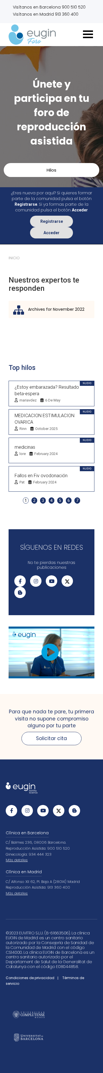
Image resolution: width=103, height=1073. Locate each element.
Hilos (51, 170)
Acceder (51, 232)
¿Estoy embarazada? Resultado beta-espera (47, 390)
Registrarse (51, 221)
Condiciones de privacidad (30, 977)
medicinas (25, 447)
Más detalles (17, 860)
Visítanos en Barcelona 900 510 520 (49, 7)
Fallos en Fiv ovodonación (41, 475)
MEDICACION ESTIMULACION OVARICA (44, 419)
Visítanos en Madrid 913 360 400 (45, 14)
